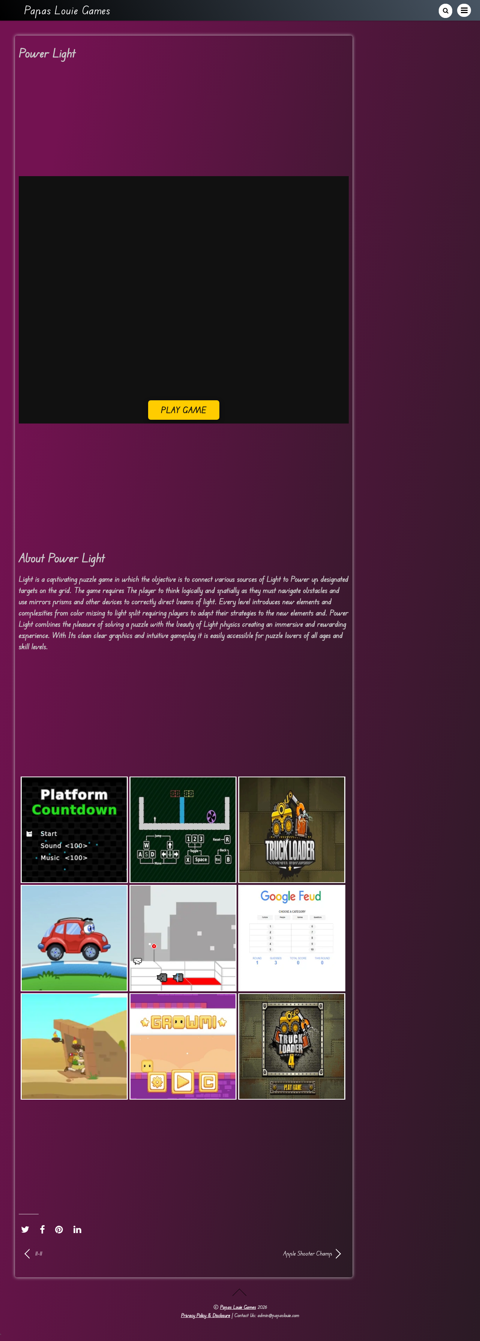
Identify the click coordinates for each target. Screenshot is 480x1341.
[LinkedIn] (79, 1229)
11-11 (38, 1253)
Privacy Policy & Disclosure (205, 1315)
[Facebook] (44, 1229)
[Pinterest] (61, 1229)
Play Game (184, 410)
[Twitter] (27, 1229)
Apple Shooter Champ (262, 1253)
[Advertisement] (184, 120)
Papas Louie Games (238, 1307)
